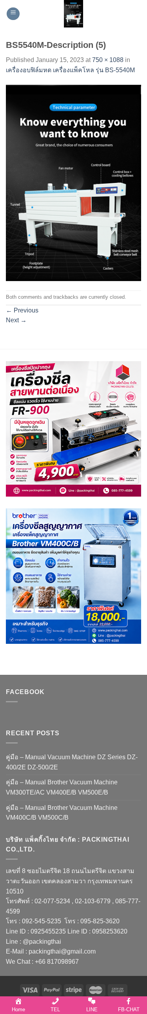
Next (16, 320)
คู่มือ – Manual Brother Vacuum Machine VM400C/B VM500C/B (62, 812)
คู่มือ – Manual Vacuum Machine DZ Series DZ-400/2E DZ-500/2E (72, 762)
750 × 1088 (107, 60)
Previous (22, 310)
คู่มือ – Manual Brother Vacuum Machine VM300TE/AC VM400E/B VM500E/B (62, 787)
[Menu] (13, 13)
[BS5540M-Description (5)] (73, 182)
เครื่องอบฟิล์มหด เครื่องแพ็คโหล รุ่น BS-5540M (70, 70)
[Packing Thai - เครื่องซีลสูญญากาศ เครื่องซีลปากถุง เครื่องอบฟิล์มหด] (74, 13)
